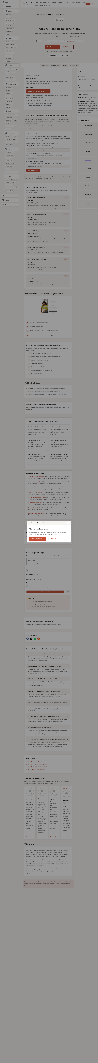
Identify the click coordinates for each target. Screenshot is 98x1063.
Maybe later (52, 538)
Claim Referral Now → (37, 538)
